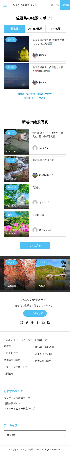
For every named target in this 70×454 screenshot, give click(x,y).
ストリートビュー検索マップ (19, 408)
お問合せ (8, 373)
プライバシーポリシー (16, 366)
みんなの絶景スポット (25, 5)
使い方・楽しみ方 (44, 347)
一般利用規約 (11, 353)
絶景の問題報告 (43, 360)
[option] (19, 274)
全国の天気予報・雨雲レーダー (35, 93)
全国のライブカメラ (35, 97)
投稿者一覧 (41, 340)
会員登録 (65, 5)
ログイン (55, 5)
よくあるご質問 (43, 354)
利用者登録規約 (12, 360)
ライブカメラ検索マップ (17, 398)
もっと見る (35, 245)
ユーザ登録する (35, 313)
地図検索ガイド (12, 403)
